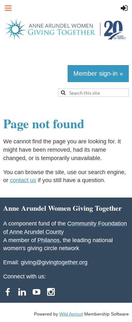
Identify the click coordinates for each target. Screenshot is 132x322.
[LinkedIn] (22, 291)
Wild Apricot (71, 314)
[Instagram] (50, 291)
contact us (23, 180)
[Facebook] (7, 291)
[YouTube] (36, 291)
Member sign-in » (98, 73)
